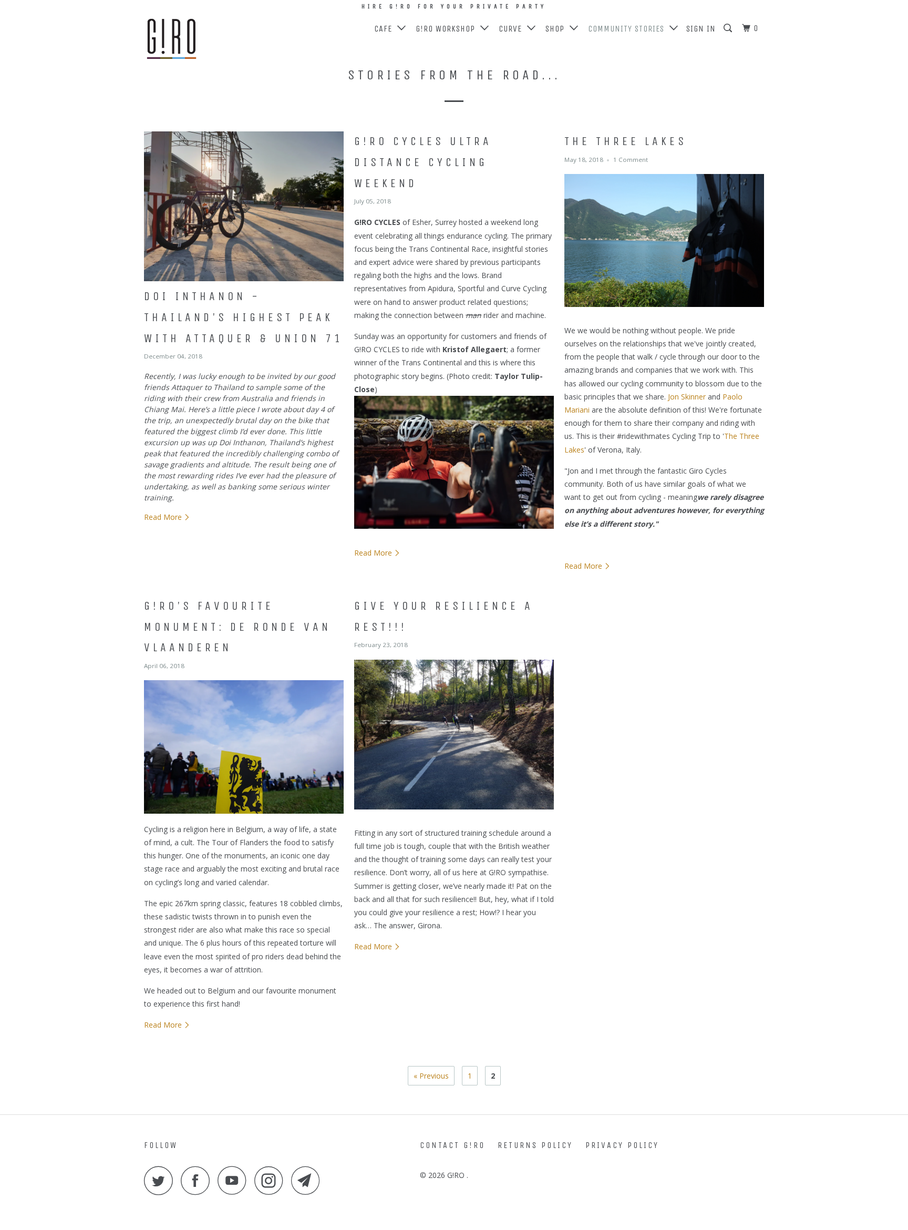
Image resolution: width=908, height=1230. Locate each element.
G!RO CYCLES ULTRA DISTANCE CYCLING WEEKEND (423, 162)
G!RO (457, 1175)
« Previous (431, 1076)
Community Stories (628, 29)
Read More (164, 517)
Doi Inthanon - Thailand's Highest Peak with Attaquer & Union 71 (243, 317)
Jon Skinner (687, 397)
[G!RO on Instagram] (271, 1180)
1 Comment (630, 159)
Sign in (701, 29)
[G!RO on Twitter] (161, 1180)
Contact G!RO (452, 1145)
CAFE (385, 29)
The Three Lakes (625, 141)
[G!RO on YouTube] (235, 1180)
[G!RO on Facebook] (198, 1180)
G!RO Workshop (448, 29)
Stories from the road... (454, 75)
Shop (557, 29)
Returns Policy (535, 1145)
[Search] (728, 28)
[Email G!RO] (308, 1180)
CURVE (513, 29)
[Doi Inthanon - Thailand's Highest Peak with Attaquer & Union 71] (244, 206)
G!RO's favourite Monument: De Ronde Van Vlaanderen (237, 626)
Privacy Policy (622, 1145)
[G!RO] (198, 39)
